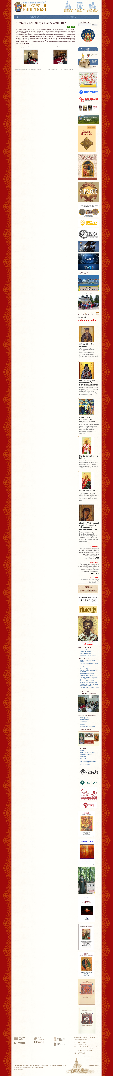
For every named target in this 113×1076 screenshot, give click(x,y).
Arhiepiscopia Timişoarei (21, 1065)
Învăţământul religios (85, 653)
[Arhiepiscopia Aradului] (80, 6)
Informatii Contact (94, 1065)
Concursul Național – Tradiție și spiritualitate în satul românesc (88, 678)
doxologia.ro (94, 577)
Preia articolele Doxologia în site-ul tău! (89, 581)
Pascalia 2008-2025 (85, 764)
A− (68, 26)
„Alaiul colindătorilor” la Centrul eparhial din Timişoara (61, 69)
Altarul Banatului (84, 717)
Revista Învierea (84, 719)
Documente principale (86, 754)
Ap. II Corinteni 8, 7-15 (92, 558)
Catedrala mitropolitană (41, 1065)
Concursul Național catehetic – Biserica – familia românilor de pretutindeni (88, 670)
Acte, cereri (83, 758)
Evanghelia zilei (93, 562)
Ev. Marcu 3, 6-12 (94, 573)
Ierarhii (32, 1065)
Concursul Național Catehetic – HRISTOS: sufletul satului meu (88, 681)
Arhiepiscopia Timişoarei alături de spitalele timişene (27, 69)
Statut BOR (83, 750)
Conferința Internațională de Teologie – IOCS (87, 661)
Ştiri (17, 16)
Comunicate (83, 756)
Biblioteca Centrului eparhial (87, 726)
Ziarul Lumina (83, 721)
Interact (21, 1069)
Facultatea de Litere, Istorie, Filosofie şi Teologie (87, 650)
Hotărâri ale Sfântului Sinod (87, 752)
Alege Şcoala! (83, 667)
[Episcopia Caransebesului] (92, 6)
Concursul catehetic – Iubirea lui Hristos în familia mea (89, 684)
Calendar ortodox (87, 320)
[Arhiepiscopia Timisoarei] (68, 6)
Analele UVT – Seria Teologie (88, 655)
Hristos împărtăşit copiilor (87, 673)
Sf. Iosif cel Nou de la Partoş (58, 1065)
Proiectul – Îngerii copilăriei (87, 675)
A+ (73, 26)
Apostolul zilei (94, 547)
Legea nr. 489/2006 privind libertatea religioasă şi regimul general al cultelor (88, 761)
